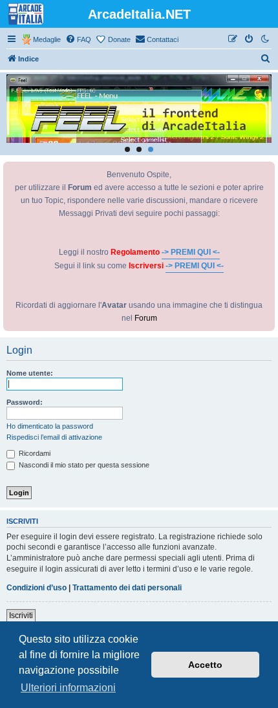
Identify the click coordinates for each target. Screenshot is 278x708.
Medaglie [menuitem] (47, 39)
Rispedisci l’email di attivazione (54, 437)
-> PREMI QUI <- (191, 252)
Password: (24, 402)
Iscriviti (21, 615)
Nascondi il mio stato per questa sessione (83, 465)
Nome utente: (29, 373)
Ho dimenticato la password (49, 426)
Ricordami (33, 453)
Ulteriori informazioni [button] (68, 687)
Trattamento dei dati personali (127, 587)
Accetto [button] (205, 665)
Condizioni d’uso (36, 587)
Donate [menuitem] (119, 39)
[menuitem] (78, 39)
